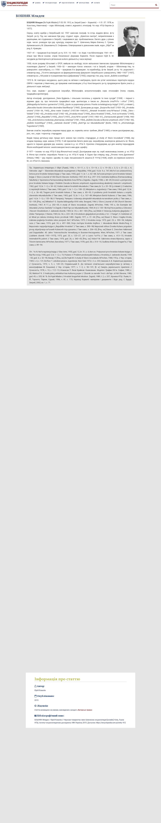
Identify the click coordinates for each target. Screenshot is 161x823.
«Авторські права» (84, 710)
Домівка (37, 3)
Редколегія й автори (68, 3)
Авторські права (84, 3)
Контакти (97, 3)
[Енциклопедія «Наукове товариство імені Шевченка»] (16, 5)
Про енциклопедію (51, 3)
